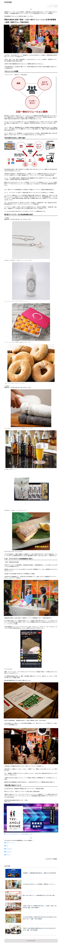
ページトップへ (31, 940)
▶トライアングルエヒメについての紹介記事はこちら (18, 834)
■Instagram (8, 849)
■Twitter (7, 855)
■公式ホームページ (9, 842)
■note (6, 845)
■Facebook (7, 852)
